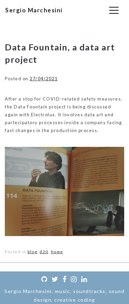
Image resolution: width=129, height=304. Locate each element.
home (57, 251)
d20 (44, 251)
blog (32, 251)
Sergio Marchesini (34, 10)
